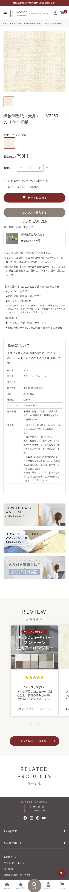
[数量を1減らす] (21, 167)
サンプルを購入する (34, 212)
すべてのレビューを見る (33, 741)
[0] (62, 13)
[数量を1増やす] (39, 167)
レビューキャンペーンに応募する (28, 180)
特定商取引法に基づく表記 (17, 875)
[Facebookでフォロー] (25, 818)
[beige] (9, 143)
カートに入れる (37, 197)
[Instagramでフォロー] (31, 819)
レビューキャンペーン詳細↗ (23, 187)
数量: (7, 167)
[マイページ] (55, 13)
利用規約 (8, 869)
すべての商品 (17, 23)
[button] (31, 724)
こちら (9, 274)
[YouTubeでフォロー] (44, 819)
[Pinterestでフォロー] (37, 818)
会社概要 (8, 857)
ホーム (5, 23)
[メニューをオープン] (5, 13)
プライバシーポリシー (15, 863)
